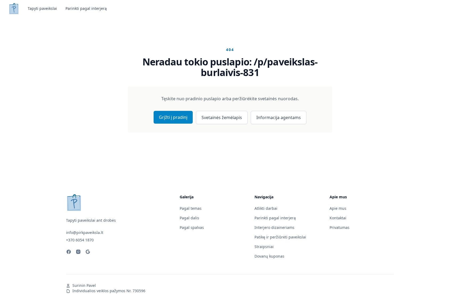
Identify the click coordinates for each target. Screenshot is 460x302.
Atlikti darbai (265, 208)
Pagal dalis (189, 217)
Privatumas (340, 227)
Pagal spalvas (192, 227)
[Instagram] (78, 252)
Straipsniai (264, 246)
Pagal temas (191, 208)
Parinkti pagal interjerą (86, 8)
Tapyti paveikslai (42, 8)
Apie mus (338, 208)
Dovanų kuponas (269, 256)
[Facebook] (68, 252)
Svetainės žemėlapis (222, 117)
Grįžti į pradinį (173, 117)
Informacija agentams (278, 117)
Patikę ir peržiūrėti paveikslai (280, 237)
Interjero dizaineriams (274, 227)
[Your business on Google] (88, 252)
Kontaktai (338, 217)
